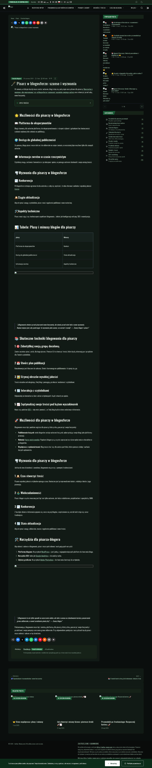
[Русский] (42, 2)
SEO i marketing (113, 154)
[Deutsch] (48, 2)
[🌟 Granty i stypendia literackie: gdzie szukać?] (106, 79)
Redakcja (26, 649)
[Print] (45, 22)
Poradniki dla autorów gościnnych (61, 8)
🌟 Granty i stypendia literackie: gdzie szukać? (126, 73)
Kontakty (33, 2)
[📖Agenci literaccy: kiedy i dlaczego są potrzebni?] (106, 95)
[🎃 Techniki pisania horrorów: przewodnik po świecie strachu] (106, 42)
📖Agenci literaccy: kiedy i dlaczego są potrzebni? (124, 89)
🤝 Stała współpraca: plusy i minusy (28, 721)
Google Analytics (42, 555)
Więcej (133, 8)
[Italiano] (56, 2)
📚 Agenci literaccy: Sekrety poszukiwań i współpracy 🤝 (125, 54)
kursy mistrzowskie (32, 439)
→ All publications (49, 649)
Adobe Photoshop (46, 560)
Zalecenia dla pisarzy (114, 132)
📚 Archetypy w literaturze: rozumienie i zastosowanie (124, 23)
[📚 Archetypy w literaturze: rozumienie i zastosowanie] (106, 27)
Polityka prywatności (134, 763)
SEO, (29, 409)
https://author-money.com (104, 747)
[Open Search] (142, 8)
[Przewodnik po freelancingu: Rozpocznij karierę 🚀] (120, 707)
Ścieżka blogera (115, 8)
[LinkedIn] (30, 22)
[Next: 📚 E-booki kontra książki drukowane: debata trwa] (148, 8)
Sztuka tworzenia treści (115, 136)
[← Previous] (105, 106)
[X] (19, 22)
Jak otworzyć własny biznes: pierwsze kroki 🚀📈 (75, 723)
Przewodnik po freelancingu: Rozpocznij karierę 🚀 (118, 723)
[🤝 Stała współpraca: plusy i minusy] (32, 707)
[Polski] (59, 2)
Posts (17, 18)
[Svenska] (65, 2)
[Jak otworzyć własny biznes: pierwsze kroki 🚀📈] (76, 707)
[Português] (62, 2)
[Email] (42, 22)
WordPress (45, 551)
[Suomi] (71, 2)
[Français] (50, 2)
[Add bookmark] (55, 78)
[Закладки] (136, 2)
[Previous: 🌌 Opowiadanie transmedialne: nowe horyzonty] (4, 8)
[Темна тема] (142, 2)
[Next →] (142, 106)
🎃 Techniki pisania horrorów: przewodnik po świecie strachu (126, 36)
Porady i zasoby (83, 8)
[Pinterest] (34, 22)
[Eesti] (68, 2)
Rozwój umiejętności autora (116, 123)
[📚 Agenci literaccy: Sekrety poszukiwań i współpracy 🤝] (106, 61)
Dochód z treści (99, 8)
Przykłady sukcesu (113, 145)
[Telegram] (23, 22)
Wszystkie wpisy (38, 8)
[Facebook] (15, 22)
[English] (39, 2)
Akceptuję (113, 763)
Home (12, 18)
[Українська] (45, 2)
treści (17, 189)
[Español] (53, 2)
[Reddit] (38, 22)
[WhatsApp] (26, 22)
